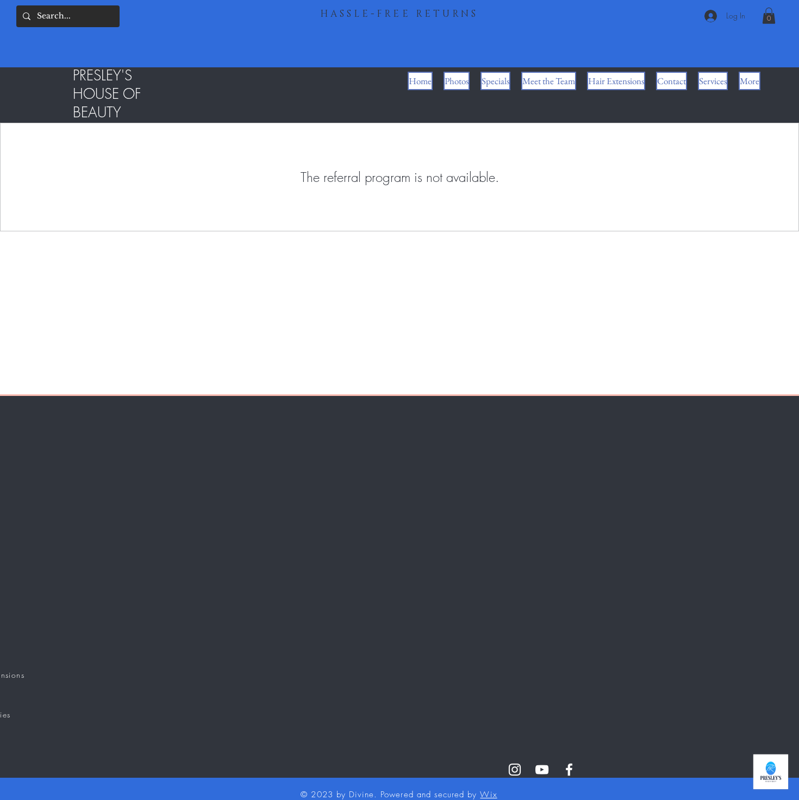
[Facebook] (569, 769)
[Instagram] (515, 769)
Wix (488, 794)
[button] (769, 16)
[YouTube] (542, 769)
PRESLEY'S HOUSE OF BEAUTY (107, 94)
